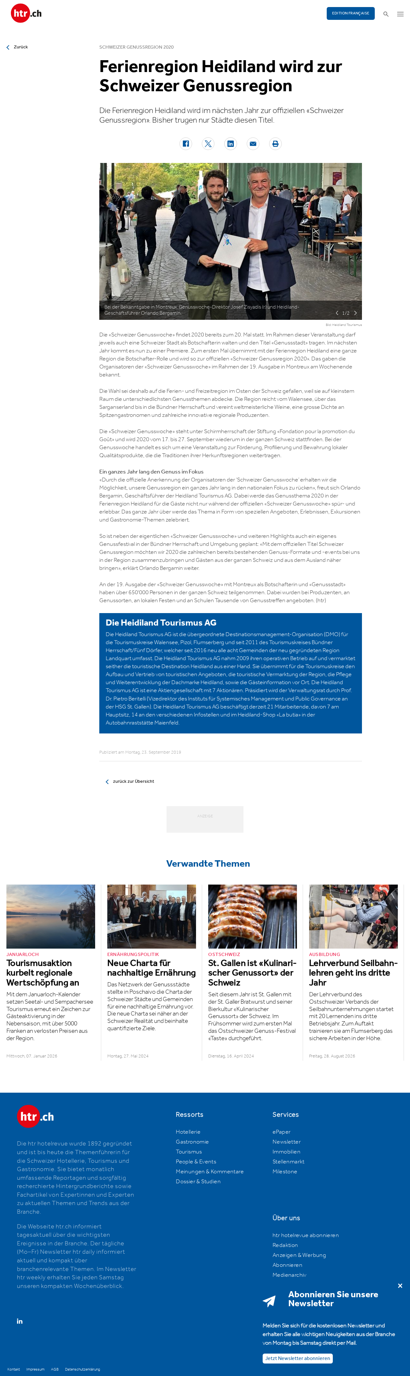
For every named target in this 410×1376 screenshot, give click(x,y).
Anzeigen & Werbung (299, 1255)
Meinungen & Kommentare (210, 1171)
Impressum (35, 1369)
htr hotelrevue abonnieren (306, 1235)
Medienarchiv (290, 1275)
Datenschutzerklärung (82, 1369)
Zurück (21, 47)
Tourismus (189, 1151)
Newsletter (287, 1141)
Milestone (285, 1171)
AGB (55, 1369)
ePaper (282, 1132)
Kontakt (13, 1369)
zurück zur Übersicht (133, 781)
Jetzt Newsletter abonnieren (297, 1358)
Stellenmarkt (289, 1161)
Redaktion (285, 1245)
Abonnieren (287, 1265)
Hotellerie (188, 1132)
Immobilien (286, 1151)
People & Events (196, 1161)
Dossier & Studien (198, 1181)
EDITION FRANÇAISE (351, 13)
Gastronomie (192, 1141)
